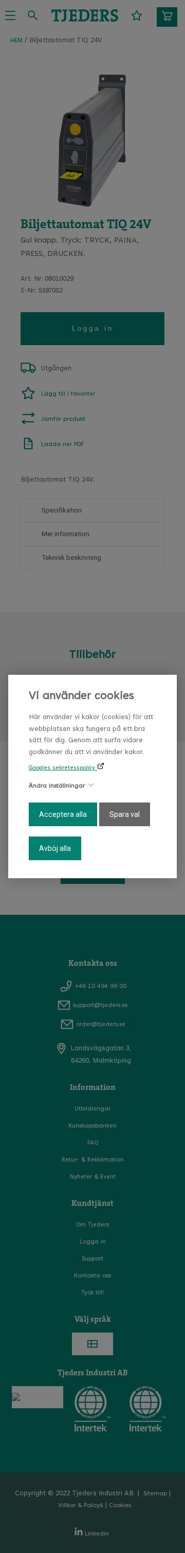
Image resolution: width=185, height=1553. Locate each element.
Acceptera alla (63, 814)
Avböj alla (55, 848)
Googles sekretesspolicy (63, 768)
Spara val (124, 814)
